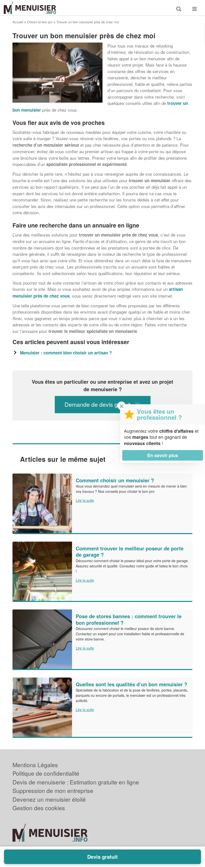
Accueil (17, 22)
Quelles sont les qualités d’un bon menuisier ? (131, 684)
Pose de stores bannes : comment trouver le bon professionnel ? (129, 619)
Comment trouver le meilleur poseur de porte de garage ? (130, 551)
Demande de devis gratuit (97, 404)
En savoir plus (162, 455)
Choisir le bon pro (39, 22)
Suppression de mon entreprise (52, 790)
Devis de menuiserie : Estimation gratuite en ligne (75, 782)
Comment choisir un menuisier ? (115, 480)
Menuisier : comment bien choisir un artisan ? (66, 353)
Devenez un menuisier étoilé (49, 799)
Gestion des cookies (38, 808)
